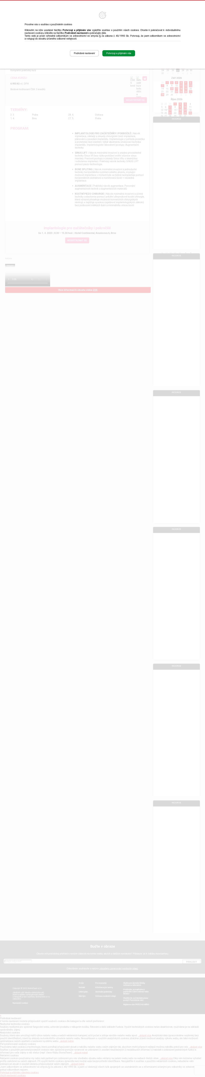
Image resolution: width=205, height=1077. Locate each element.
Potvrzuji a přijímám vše (118, 53)
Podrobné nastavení (84, 53)
